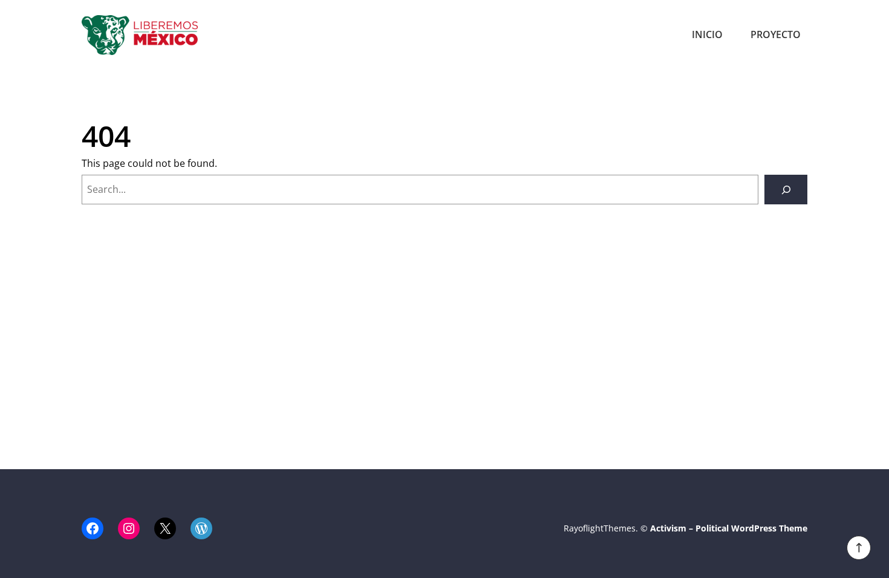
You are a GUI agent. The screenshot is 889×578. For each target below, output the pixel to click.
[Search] (785, 189)
